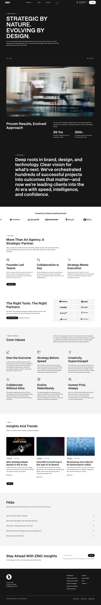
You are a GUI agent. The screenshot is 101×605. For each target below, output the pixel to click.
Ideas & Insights (85, 578)
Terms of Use (84, 598)
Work (39, 2)
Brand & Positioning (71, 588)
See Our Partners (12, 318)
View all (10, 483)
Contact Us (84, 583)
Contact (92, 2)
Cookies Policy (91, 598)
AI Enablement (70, 575)
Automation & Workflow (72, 586)
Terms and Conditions (90, 558)
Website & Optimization (72, 578)
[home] (7, 2)
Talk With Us (11, 284)
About (57, 2)
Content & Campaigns (72, 583)
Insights (48, 2)
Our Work (84, 575)
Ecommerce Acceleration (72, 580)
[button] (29, 2)
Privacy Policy (76, 598)
